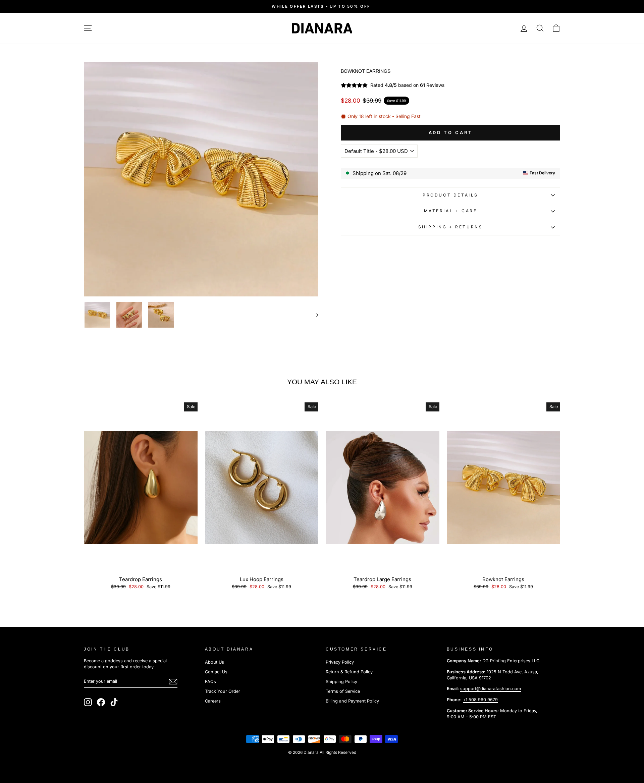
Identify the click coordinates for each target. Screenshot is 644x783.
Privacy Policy (340, 662)
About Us (214, 662)
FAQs (210, 681)
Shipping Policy (341, 681)
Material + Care (450, 210)
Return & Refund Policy (349, 671)
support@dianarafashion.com (490, 688)
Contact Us (216, 671)
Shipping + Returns (450, 226)
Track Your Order (222, 691)
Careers (213, 701)
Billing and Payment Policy (352, 701)
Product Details (450, 195)
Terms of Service (343, 691)
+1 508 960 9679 (480, 699)
